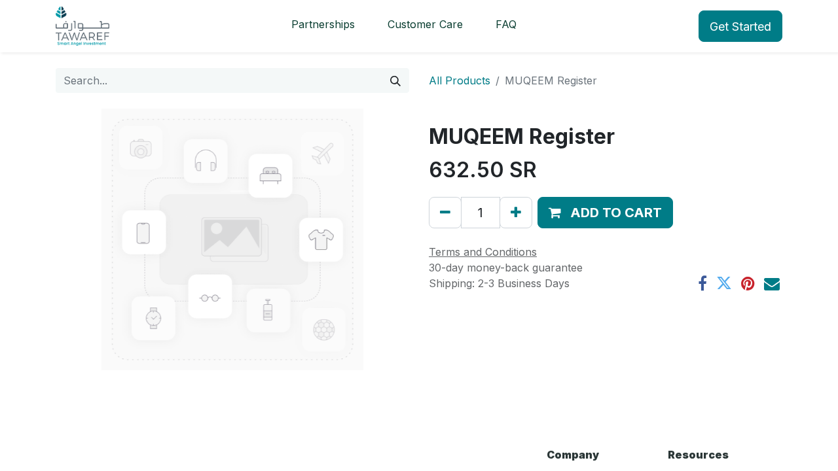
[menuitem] (323, 26)
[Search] (395, 80)
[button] (605, 212)
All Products (459, 80)
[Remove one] (445, 212)
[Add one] (516, 212)
